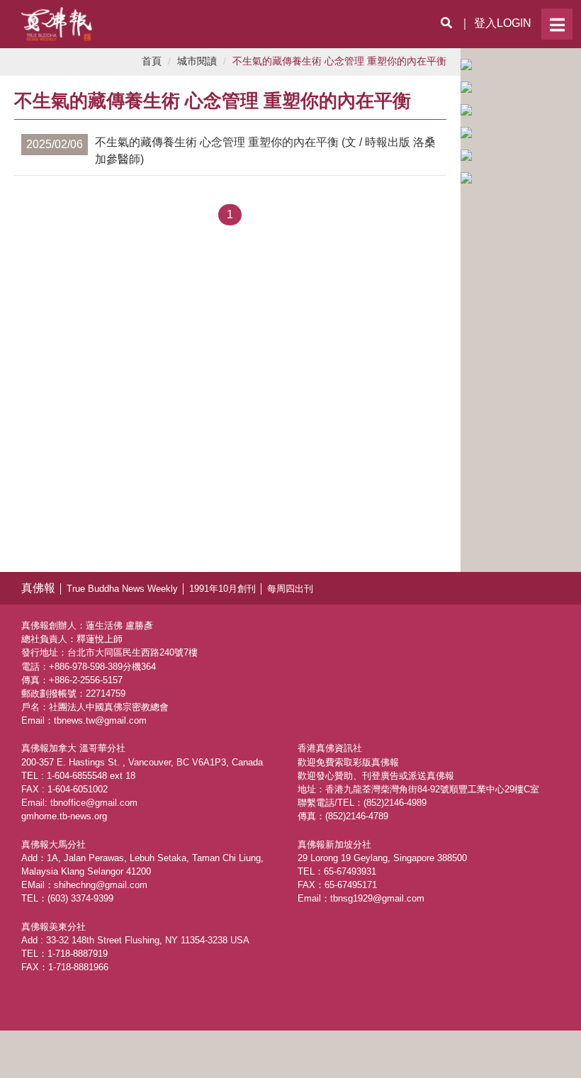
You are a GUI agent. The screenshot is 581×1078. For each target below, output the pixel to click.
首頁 (152, 61)
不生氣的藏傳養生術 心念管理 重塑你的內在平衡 (339, 61)
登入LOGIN (502, 23)
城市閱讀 (197, 61)
